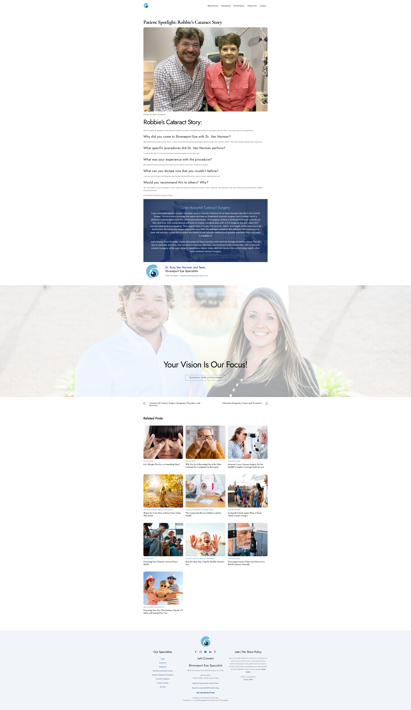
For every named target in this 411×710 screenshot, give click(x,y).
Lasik (163, 659)
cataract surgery (180, 153)
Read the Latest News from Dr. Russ (205, 683)
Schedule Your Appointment (205, 377)
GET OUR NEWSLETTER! (205, 693)
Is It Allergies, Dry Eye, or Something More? (161, 464)
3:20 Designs (194, 700)
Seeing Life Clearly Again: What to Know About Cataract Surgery (245, 514)
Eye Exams (153, 510)
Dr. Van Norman (222, 188)
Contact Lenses (162, 683)
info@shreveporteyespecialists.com (193, 276)
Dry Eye (146, 461)
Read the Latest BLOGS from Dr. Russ (205, 688)
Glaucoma (205, 510)
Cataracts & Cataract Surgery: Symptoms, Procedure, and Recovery (174, 404)
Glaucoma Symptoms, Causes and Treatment (242, 403)
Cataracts (232, 461)
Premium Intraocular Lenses (163, 671)
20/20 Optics (239, 6)
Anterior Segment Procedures (163, 675)
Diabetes (197, 510)
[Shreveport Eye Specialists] (146, 7)
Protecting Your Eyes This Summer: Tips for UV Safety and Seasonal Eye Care (163, 611)
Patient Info (252, 6)
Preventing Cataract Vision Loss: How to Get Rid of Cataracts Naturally (246, 563)
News (151, 461)
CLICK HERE (248, 679)
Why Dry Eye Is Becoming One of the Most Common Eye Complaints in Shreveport (203, 465)
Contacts (189, 558)
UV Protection (167, 510)
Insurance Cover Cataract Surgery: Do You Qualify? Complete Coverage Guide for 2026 (246, 465)
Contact (263, 6)
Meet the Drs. (213, 6)
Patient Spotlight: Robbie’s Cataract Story (182, 22)
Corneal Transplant (163, 679)
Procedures (226, 6)
